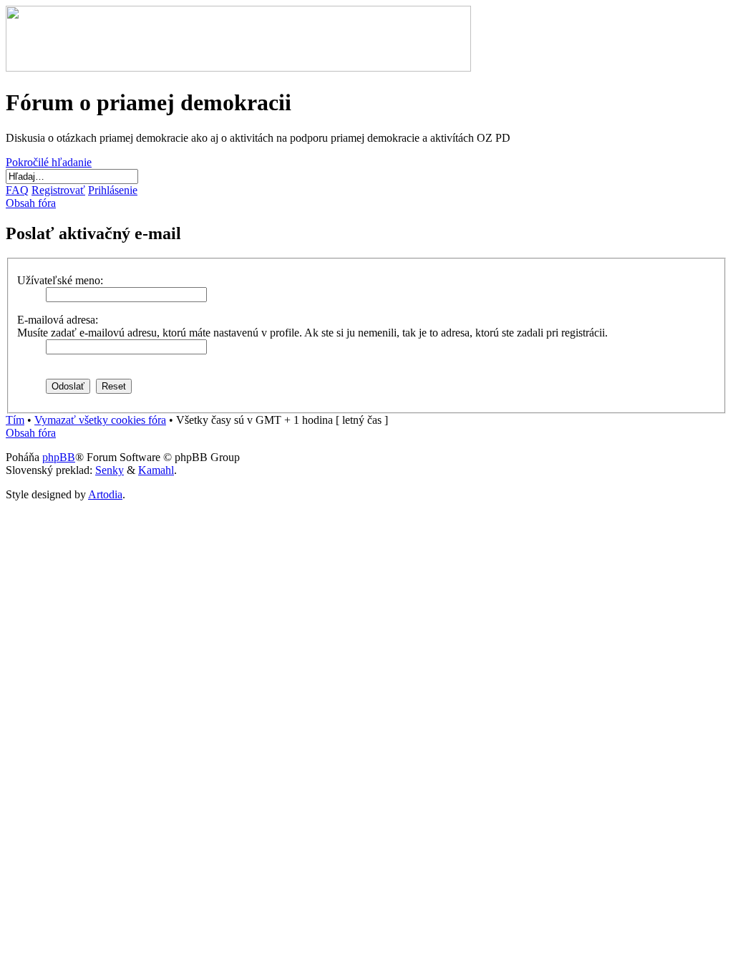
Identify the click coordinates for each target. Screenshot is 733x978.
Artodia (105, 494)
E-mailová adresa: (57, 320)
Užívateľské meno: (60, 280)
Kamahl (156, 470)
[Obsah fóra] (238, 68)
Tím (15, 420)
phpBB (58, 457)
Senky (109, 470)
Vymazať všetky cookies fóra (100, 420)
